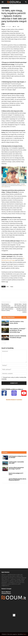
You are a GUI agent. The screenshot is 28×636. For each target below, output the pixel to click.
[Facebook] (2, 295)
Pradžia (3, 5)
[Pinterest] (9, 295)
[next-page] (5, 343)
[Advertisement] (12, 425)
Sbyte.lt (24, 634)
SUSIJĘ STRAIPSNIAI (8, 317)
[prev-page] (2, 343)
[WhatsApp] (13, 295)
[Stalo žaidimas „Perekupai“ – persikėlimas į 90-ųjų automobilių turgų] (5, 330)
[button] (2, 2)
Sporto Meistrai (6, 592)
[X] (6, 295)
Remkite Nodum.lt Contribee (14, 399)
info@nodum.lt (5, 585)
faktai (7, 286)
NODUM (3, 26)
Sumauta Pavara (6, 593)
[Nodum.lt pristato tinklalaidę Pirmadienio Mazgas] (5, 337)
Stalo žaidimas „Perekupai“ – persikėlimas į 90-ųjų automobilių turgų (18, 330)
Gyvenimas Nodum (10, 5)
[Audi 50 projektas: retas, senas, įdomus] (5, 323)
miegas (11, 286)
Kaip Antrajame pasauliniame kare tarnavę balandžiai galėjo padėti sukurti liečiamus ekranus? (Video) (7, 307)
